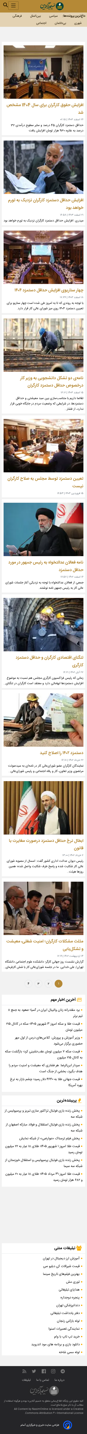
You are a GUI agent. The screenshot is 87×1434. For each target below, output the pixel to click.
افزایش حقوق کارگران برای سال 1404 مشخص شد (44, 109)
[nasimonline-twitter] (33, 1371)
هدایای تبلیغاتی (69, 1290)
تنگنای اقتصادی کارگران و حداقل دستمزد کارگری (49, 661)
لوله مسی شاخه (69, 1352)
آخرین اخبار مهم (64, 1000)
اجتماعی (41, 23)
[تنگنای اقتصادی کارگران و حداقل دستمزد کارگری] (43, 624)
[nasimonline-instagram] (53, 1371)
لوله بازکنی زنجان (68, 1321)
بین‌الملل (35, 16)
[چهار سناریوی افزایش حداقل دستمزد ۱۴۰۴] (43, 257)
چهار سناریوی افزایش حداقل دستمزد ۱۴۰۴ (48, 290)
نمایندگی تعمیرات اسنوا (64, 1329)
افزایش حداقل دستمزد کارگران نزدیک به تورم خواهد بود (45, 204)
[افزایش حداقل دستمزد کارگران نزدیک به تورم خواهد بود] (43, 167)
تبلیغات (27, 1380)
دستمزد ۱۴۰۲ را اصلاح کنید (61, 753)
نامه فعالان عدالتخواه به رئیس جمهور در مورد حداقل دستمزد (45, 566)
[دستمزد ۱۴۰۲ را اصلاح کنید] (43, 720)
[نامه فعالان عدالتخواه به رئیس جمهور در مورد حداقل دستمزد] (43, 529)
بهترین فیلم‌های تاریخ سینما (61, 1274)
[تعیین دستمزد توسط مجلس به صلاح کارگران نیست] (43, 445)
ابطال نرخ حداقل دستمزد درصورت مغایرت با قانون (46, 844)
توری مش (73, 1282)
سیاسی (53, 16)
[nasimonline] (43, 1371)
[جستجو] (5, 5)
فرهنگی (17, 16)
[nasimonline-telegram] (62, 1371)
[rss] (24, 1371)
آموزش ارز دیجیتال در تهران (61, 1258)
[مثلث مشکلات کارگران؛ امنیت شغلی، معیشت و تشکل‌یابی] (43, 908)
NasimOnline (40, 1409)
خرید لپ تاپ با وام (67, 1336)
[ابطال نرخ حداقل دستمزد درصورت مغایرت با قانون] (43, 807)
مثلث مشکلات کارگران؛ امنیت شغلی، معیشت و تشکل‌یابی (44, 945)
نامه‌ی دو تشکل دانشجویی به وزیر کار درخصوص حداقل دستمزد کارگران (51, 382)
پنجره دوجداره (70, 1297)
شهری (78, 23)
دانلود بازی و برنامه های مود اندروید (55, 1344)
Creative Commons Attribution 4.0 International (54, 1411)
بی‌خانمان (60, 23)
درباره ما (60, 1380)
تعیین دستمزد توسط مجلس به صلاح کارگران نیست (45, 482)
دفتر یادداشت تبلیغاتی (65, 1313)
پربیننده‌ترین (67, 1100)
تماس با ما (43, 1380)
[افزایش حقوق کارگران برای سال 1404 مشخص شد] (43, 72)
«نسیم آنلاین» (34, 1401)
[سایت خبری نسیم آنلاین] (52, 6)
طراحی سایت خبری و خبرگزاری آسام (40, 1425)
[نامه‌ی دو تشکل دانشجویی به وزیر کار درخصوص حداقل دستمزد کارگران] (43, 345)
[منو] (13, 5)
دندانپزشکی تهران (68, 1305)
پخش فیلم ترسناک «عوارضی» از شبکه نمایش (50, 1138)
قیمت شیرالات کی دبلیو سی (61, 1266)
